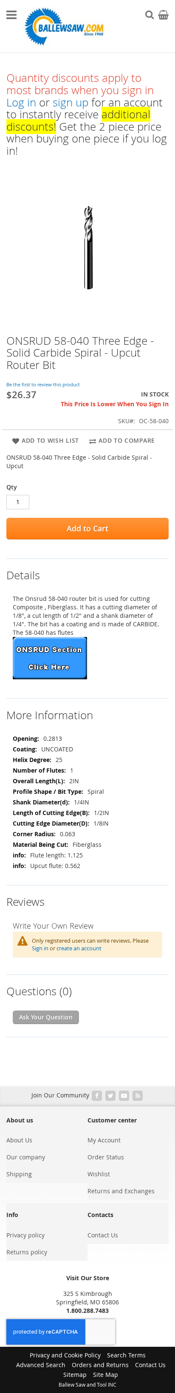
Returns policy (26, 1252)
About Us (19, 1140)
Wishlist (99, 1174)
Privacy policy (25, 1235)
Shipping (19, 1174)
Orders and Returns (100, 1365)
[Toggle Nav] (11, 14)
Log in (21, 102)
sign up (70, 102)
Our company (25, 1157)
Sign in (40, 948)
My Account (104, 1140)
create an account (79, 948)
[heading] (87, 570)
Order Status (106, 1157)
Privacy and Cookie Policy (65, 1355)
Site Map (105, 1375)
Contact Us (103, 1235)
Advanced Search (40, 1365)
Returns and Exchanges (121, 1191)
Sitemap (75, 1375)
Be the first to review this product (43, 384)
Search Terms (126, 1355)
